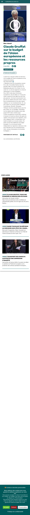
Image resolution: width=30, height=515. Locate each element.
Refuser (14, 507)
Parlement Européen (9, 73)
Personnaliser (23, 507)
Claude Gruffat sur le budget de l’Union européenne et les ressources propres (15, 55)
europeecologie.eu (12, 1)
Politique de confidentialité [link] (15, 511)
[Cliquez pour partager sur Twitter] (13, 66)
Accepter (6, 507)
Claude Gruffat (8, 69)
